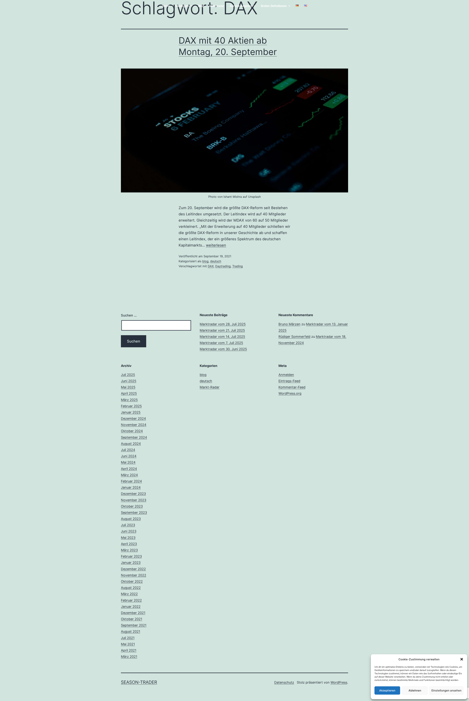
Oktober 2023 (132, 506)
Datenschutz (284, 682)
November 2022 (133, 575)
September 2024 (134, 437)
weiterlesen (216, 245)
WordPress (338, 682)
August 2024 (131, 444)
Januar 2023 (131, 562)
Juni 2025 (128, 381)
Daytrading (223, 266)
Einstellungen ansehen (446, 690)
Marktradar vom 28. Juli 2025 (223, 324)
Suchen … (129, 315)
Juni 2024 (128, 456)
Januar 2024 (131, 487)
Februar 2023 (131, 556)
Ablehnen (415, 690)
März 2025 (129, 400)
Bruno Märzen (289, 324)
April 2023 (129, 544)
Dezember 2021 (133, 613)
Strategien (182, 6)
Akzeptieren (387, 690)
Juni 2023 (128, 531)
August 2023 (131, 519)
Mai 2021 (128, 644)
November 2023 (133, 500)
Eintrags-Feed (289, 381)
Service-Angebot (241, 6)
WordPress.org (289, 393)
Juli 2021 (127, 638)
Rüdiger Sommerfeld (294, 336)
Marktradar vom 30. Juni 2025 (223, 349)
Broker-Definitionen (274, 6)
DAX (211, 266)
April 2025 (129, 393)
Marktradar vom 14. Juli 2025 (222, 336)
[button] (462, 659)
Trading (237, 266)
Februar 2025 (131, 406)
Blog (201, 6)
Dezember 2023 (133, 494)
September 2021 (133, 625)
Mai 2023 (128, 538)
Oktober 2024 (132, 431)
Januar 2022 (131, 606)
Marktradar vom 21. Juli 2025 (222, 330)
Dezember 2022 (133, 569)
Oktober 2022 (132, 581)
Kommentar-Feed (291, 387)
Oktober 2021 (131, 619)
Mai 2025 (128, 387)
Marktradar (216, 6)
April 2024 (129, 469)
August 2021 (130, 631)
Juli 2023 (128, 525)
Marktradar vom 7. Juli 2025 (221, 343)
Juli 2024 (128, 450)
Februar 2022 (131, 600)
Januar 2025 (131, 412)
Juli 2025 (128, 375)
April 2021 (128, 650)
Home (166, 6)
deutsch (215, 261)
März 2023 (129, 550)
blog (205, 261)
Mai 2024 (128, 462)
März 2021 (129, 656)
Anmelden (286, 375)
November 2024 (133, 425)
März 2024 (129, 475)
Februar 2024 (131, 481)
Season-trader (139, 682)
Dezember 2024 (133, 418)
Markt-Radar (209, 387)
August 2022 (131, 588)
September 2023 (134, 512)
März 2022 (129, 594)
